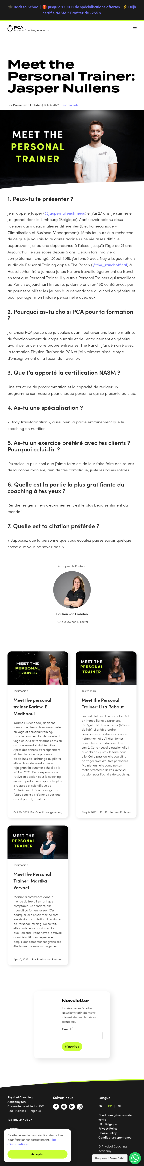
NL (119, 1106)
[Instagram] (80, 1108)
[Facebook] (56, 1108)
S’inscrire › (72, 1046)
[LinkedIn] (72, 1108)
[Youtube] (64, 1108)
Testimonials (69, 105)
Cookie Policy (107, 1133)
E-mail (67, 1029)
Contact (13, 1128)
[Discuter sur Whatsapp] (135, 1158)
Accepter (37, 1154)
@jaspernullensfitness (65, 213)
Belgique (111, 1124)
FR (110, 1106)
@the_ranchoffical (109, 264)
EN (100, 1106)
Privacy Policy (107, 1128)
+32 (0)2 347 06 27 (20, 1119)
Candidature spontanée (114, 1137)
